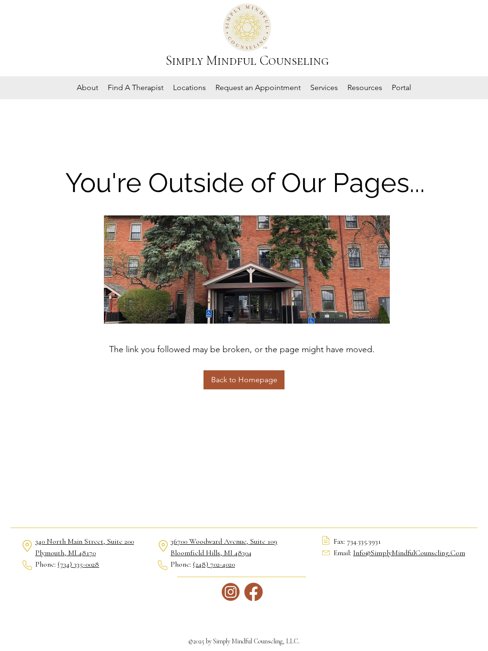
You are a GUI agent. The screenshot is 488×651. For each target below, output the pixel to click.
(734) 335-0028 (78, 564)
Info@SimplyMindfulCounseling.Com (409, 553)
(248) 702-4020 (214, 564)
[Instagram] (230, 591)
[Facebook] (253, 591)
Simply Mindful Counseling (247, 60)
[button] (87, 88)
